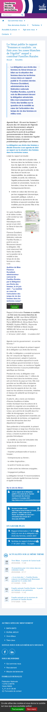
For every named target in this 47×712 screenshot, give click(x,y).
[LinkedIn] (12, 652)
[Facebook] (5, 652)
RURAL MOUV (12, 632)
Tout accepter (18, 709)
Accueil (9, 59)
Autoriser (15, 307)
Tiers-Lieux (10, 640)
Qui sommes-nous (13, 663)
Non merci (31, 709)
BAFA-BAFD (11, 628)
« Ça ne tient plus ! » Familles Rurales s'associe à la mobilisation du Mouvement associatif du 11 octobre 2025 (25, 579)
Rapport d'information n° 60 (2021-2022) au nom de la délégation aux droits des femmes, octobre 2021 (24, 533)
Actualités (19, 59)
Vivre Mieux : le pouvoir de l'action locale (25, 561)
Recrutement (11, 667)
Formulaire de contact (13, 691)
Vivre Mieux (11, 636)
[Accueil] (23, 6)
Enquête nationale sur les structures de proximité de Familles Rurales (24, 598)
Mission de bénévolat (14, 671)
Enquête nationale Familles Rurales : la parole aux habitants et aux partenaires (27, 589)
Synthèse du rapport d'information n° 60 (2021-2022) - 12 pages (24, 542)
